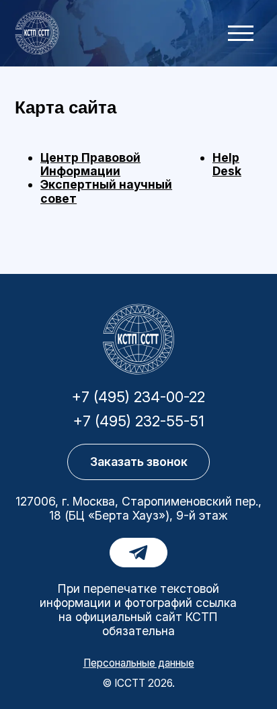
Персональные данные (138, 663)
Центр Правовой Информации (90, 164)
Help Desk (226, 164)
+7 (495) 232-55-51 (138, 421)
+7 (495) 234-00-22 (138, 397)
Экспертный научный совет (106, 191)
